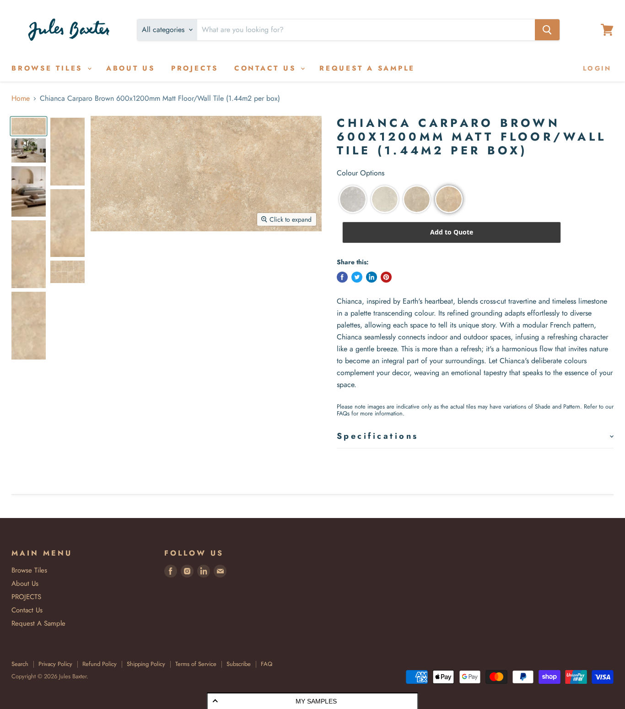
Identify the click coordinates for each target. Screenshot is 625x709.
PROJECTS (194, 68)
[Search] (547, 29)
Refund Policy (99, 664)
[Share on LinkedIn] (371, 277)
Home (20, 98)
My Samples (316, 701)
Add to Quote (451, 232)
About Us (130, 68)
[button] (352, 199)
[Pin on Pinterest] (386, 277)
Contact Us (267, 68)
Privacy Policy (55, 664)
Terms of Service (195, 664)
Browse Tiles (48, 68)
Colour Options (360, 173)
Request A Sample (367, 68)
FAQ (266, 664)
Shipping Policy (146, 664)
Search (19, 664)
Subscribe (238, 664)
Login (597, 68)
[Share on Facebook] (342, 277)
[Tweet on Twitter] (356, 277)
